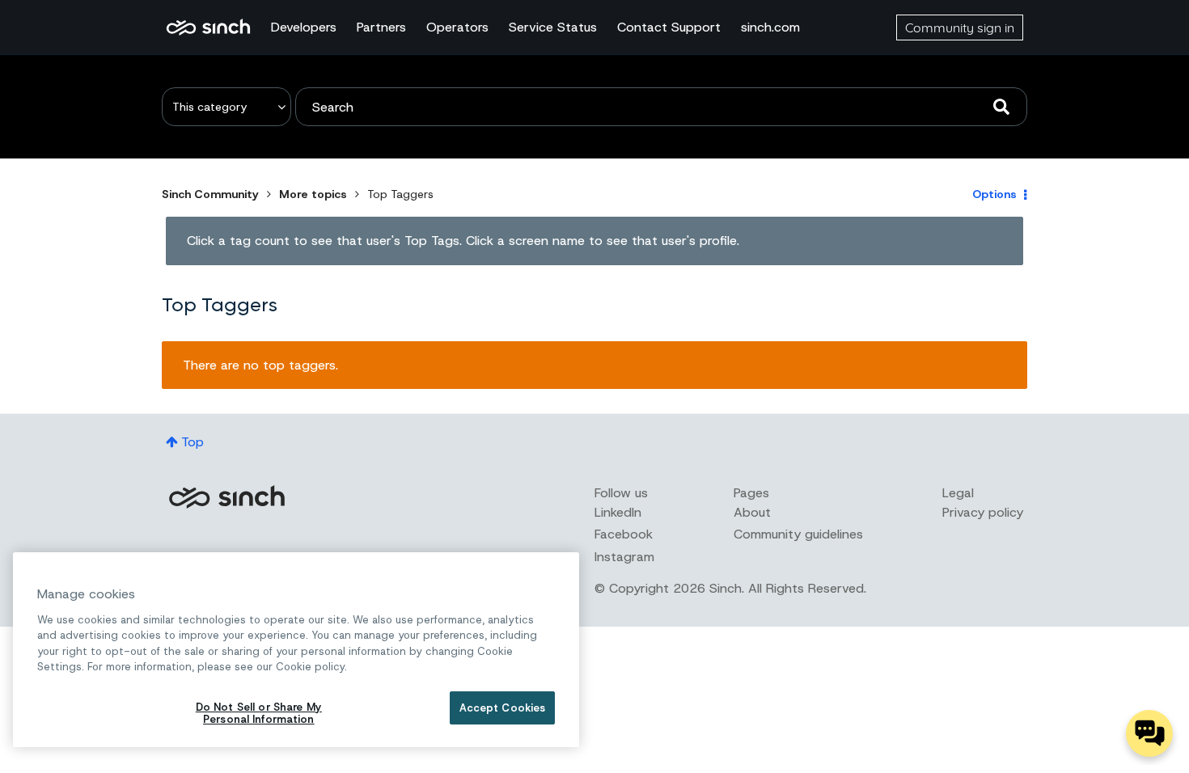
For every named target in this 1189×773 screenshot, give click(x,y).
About (752, 512)
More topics (313, 194)
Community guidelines (798, 534)
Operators (457, 27)
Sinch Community (208, 27)
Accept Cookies (502, 708)
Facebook (623, 534)
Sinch (226, 497)
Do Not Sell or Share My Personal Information (259, 713)
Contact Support (669, 27)
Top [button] (192, 441)
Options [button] (994, 194)
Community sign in (959, 27)
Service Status (553, 27)
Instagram (624, 556)
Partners (381, 27)
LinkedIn (617, 512)
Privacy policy (982, 512)
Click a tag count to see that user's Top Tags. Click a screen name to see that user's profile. (463, 240)
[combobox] (661, 106)
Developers (303, 27)
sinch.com (770, 27)
